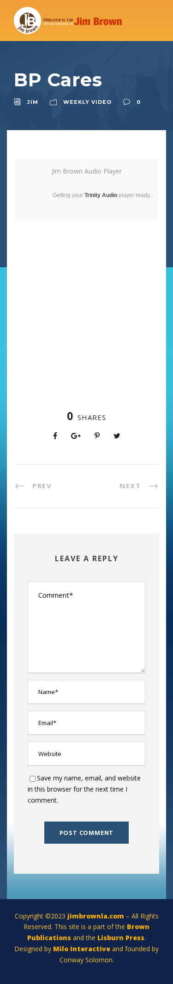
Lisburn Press (120, 937)
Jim (32, 102)
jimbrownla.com (95, 916)
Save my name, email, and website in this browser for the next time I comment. (84, 789)
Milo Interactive (82, 948)
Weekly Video (87, 102)
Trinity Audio (100, 195)
